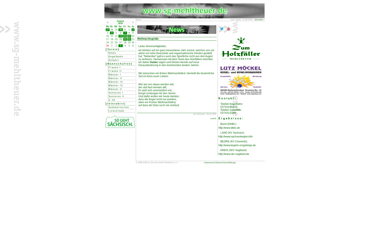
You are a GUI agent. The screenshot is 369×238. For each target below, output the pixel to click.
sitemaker (258, 20)
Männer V (115, 89)
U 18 (111, 100)
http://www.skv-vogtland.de (233, 154)
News (112, 53)
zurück (213, 118)
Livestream (116, 111)
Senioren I (115, 92)
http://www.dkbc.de (229, 127)
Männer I (114, 74)
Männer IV (115, 85)
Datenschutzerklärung (225, 163)
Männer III (115, 82)
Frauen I (114, 67)
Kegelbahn (115, 56)
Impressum (209, 163)
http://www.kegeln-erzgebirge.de (237, 145)
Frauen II (115, 71)
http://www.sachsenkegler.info (235, 136)
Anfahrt (113, 60)
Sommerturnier (118, 107)
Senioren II (116, 96)
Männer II (115, 78)
